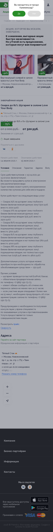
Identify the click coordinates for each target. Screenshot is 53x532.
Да (19, 14)
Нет (34, 14)
